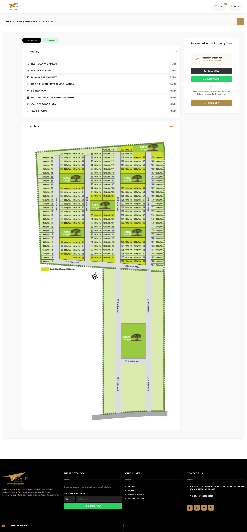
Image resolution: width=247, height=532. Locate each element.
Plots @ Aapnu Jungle (27, 21)
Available (50, 40)
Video (131, 490)
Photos (132, 486)
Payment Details (136, 498)
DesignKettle (26, 525)
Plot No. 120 (32, 40)
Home (8, 21)
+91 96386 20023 (205, 496)
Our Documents (136, 494)
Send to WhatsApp (74, 493)
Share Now (94, 506)
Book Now (213, 103)
